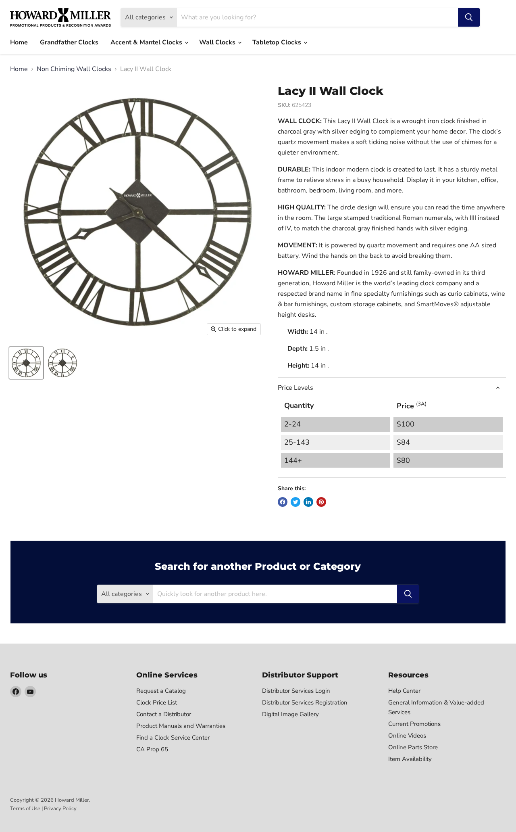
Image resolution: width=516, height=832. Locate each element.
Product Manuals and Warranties (180, 726)
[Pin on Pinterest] (321, 502)
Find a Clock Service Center (173, 738)
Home (19, 42)
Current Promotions (414, 724)
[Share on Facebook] (282, 502)
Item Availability (410, 759)
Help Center (404, 691)
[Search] (469, 17)
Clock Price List (156, 702)
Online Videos (407, 736)
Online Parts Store (413, 747)
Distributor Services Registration (304, 702)
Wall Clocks (218, 42)
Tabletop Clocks (277, 42)
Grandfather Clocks (69, 42)
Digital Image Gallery (290, 714)
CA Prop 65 (152, 749)
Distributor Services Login (296, 691)
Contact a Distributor (163, 714)
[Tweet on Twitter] (295, 502)
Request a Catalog (161, 691)
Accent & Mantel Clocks (147, 42)
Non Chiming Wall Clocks (74, 69)
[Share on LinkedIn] (308, 502)
